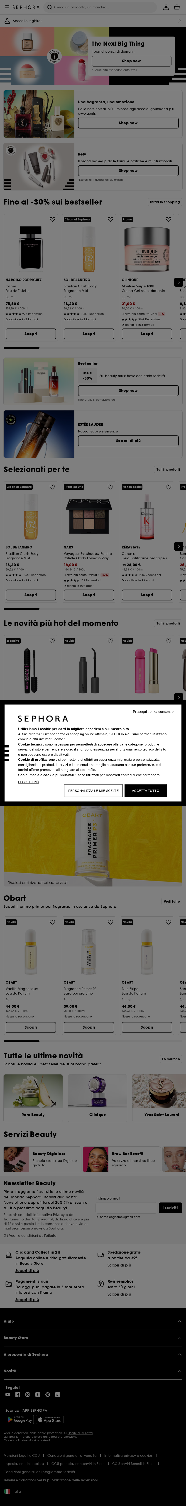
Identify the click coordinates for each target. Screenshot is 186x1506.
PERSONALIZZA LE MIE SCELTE (93, 791)
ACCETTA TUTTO (145, 791)
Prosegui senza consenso (153, 711)
